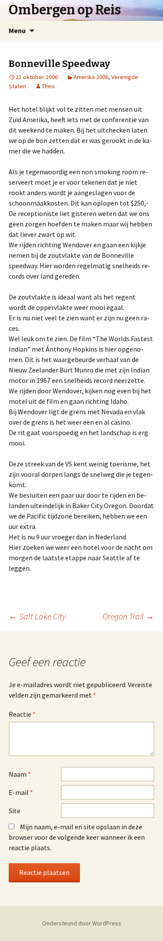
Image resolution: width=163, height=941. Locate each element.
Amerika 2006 (90, 77)
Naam (20, 774)
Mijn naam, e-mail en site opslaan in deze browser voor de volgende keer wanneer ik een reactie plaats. (77, 837)
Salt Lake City (37, 616)
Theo (48, 86)
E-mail (21, 792)
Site (14, 810)
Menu (17, 30)
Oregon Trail (128, 616)
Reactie (22, 714)
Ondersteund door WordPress (81, 923)
